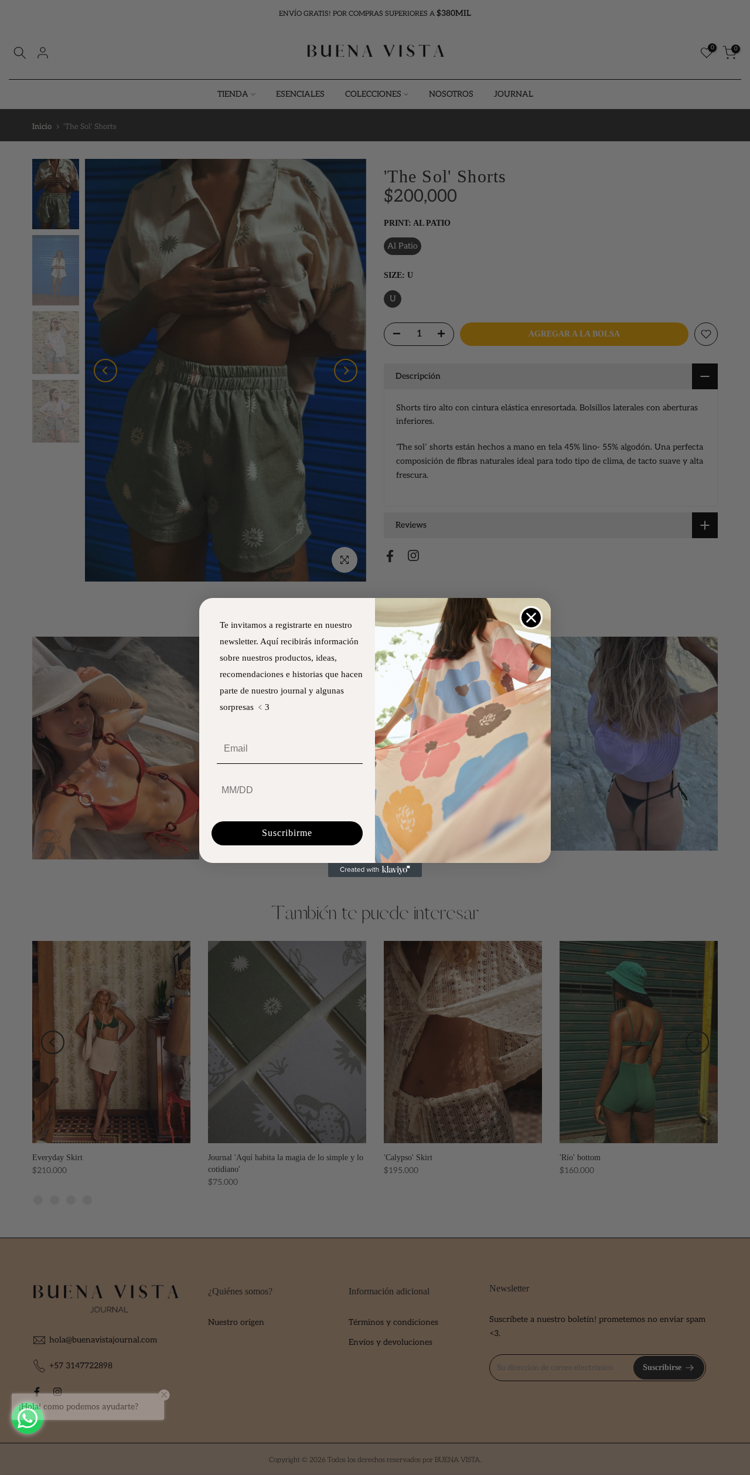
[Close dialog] (531, 617)
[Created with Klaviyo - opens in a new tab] (375, 870)
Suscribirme (287, 833)
